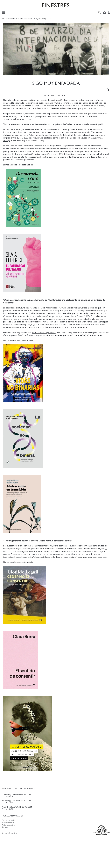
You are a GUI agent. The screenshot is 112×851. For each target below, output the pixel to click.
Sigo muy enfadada (43, 18)
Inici (4, 18)
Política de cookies (8, 823)
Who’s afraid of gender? (43, 332)
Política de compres (8, 825)
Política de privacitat (9, 820)
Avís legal (5, 827)
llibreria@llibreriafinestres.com (16, 794)
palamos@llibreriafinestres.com (16, 801)
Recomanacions (26, 18)
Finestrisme (12, 18)
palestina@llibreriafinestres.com (17, 807)
